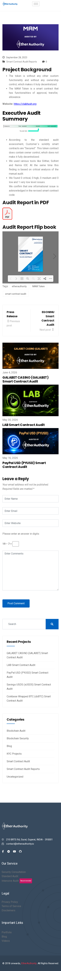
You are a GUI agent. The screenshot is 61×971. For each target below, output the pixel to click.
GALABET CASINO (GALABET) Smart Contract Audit (25, 379)
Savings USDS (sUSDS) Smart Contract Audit (29, 686)
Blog (9, 746)
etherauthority (19, 286)
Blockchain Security (18, 738)
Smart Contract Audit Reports (21, 61)
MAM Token (38, 286)
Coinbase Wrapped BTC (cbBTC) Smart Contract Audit (29, 698)
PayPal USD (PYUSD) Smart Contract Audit (24, 465)
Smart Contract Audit (18, 761)
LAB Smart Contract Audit (23, 425)
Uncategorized (15, 776)
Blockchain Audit (16, 730)
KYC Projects (14, 753)
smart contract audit (15, 294)
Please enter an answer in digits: (21, 533)
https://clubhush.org (25, 103)
